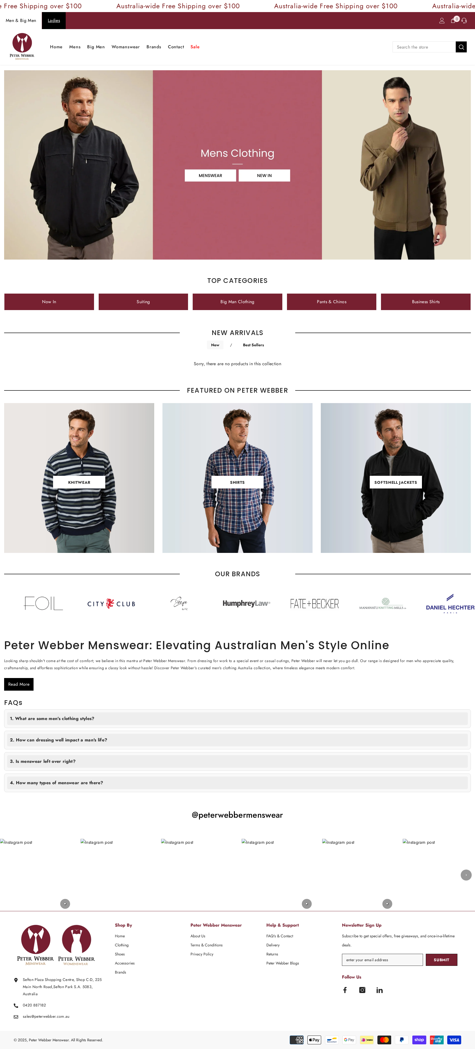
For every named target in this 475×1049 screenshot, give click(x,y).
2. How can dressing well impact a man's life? (58, 740)
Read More (18, 684)
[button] (36, 875)
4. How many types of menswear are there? (56, 783)
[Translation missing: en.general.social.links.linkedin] (379, 990)
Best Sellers (253, 345)
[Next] (466, 875)
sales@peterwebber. (40, 1016)
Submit (441, 960)
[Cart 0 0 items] (453, 20)
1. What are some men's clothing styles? (52, 718)
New (215, 345)
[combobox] (424, 46)
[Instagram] (362, 990)
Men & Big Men (21, 20)
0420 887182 (34, 1005)
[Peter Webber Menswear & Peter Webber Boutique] (55, 603)
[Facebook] (345, 990)
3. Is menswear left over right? (43, 761)
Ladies (54, 20)
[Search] (430, 46)
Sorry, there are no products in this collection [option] (237, 364)
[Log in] (442, 20)
